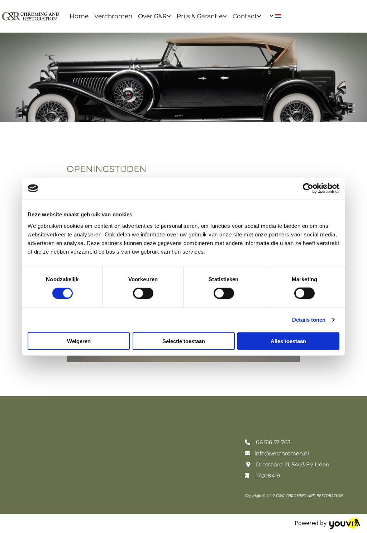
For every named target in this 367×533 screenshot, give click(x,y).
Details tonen (308, 320)
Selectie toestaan (183, 341)
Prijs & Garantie (200, 16)
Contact (245, 16)
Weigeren (79, 341)
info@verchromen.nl (281, 453)
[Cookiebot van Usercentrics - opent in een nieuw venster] (308, 188)
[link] (154, 16)
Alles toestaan (288, 341)
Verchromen (113, 16)
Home (79, 16)
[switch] (143, 293)
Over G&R (152, 16)
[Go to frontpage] (30, 16)
